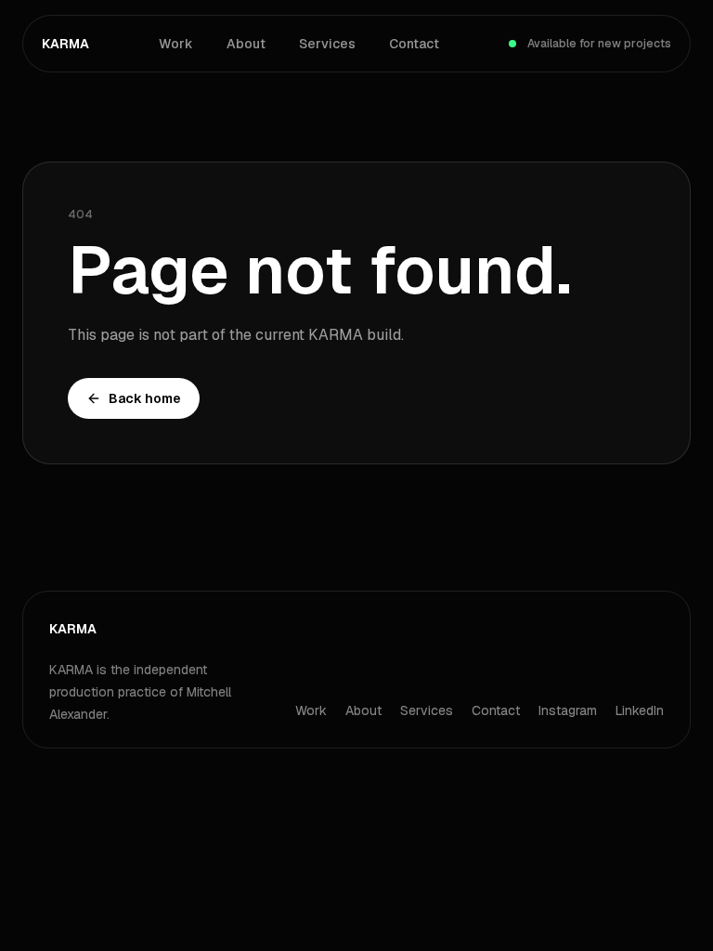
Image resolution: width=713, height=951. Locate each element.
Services (327, 43)
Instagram (567, 710)
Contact (414, 43)
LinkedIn (640, 710)
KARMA (65, 43)
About (246, 43)
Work (176, 43)
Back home (145, 398)
